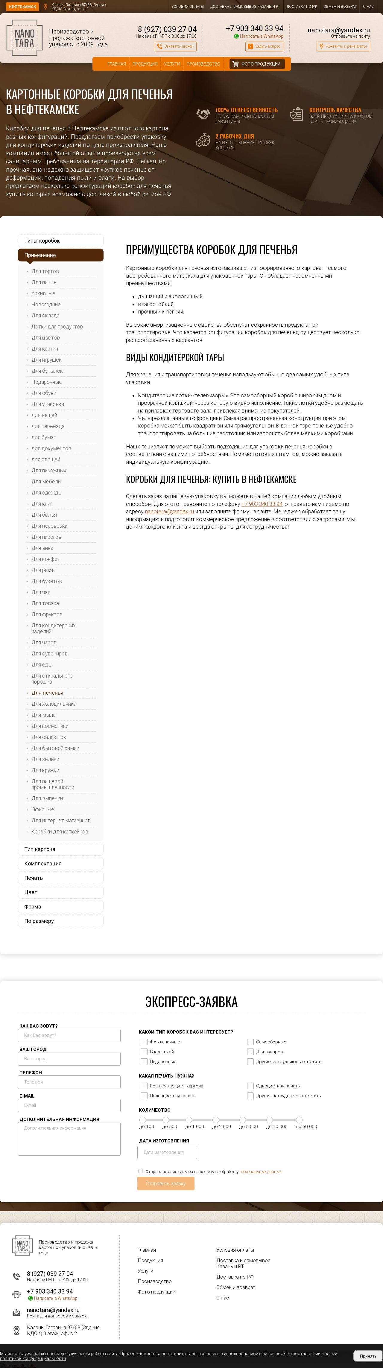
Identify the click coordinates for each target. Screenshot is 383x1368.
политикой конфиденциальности (33, 1358)
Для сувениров (49, 654)
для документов (51, 448)
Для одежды (46, 493)
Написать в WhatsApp (261, 36)
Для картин (44, 349)
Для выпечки (47, 798)
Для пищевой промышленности (52, 784)
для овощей (45, 459)
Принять (368, 1356)
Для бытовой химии (55, 748)
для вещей (44, 415)
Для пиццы (44, 282)
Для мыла (43, 715)
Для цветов (45, 338)
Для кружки (45, 770)
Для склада (45, 316)
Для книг (41, 504)
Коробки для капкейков (59, 832)
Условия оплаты (187, 6)
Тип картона (39, 849)
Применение (40, 255)
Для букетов (46, 581)
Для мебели (46, 482)
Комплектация (43, 863)
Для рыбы (43, 570)
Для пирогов (46, 537)
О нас (368, 6)
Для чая (40, 592)
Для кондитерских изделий (53, 628)
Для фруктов (47, 614)
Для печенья (47, 693)
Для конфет (45, 559)
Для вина (42, 548)
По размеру (39, 921)
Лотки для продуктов (57, 327)
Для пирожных (48, 471)
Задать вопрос (267, 46)
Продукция (145, 64)
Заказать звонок (179, 46)
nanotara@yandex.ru (339, 30)
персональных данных (260, 1171)
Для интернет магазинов (61, 821)
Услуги (172, 64)
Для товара (45, 603)
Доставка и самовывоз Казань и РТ (245, 6)
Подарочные (46, 382)
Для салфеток (48, 737)
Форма (32, 906)
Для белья (44, 515)
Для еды (41, 665)
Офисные (42, 809)
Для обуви (43, 393)
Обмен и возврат (339, 6)
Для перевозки (49, 526)
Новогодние (46, 305)
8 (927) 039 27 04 (167, 29)
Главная (116, 64)
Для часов (44, 643)
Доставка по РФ (302, 6)
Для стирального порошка (52, 679)
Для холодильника (53, 704)
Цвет (30, 892)
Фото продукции (260, 64)
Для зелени (45, 759)
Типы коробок (42, 241)
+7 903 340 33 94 (254, 28)
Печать (33, 878)
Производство (203, 64)
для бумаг (43, 437)
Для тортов (45, 271)
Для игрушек (46, 360)
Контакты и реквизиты (346, 46)
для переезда (48, 426)
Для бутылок (47, 371)
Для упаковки (47, 404)
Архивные (43, 293)
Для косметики (50, 726)
